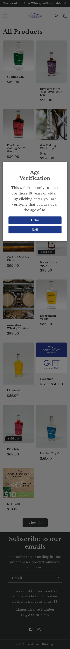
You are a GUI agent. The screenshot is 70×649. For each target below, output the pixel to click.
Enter (35, 220)
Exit (35, 229)
